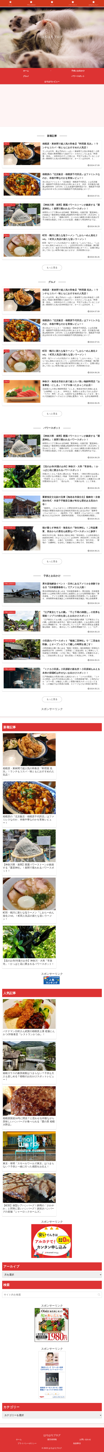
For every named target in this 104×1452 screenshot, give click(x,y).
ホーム (19, 1439)
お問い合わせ (85, 1439)
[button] (99, 1294)
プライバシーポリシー (27, 1443)
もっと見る (52, 267)
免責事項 (77, 1443)
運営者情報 (52, 1439)
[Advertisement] (52, 106)
